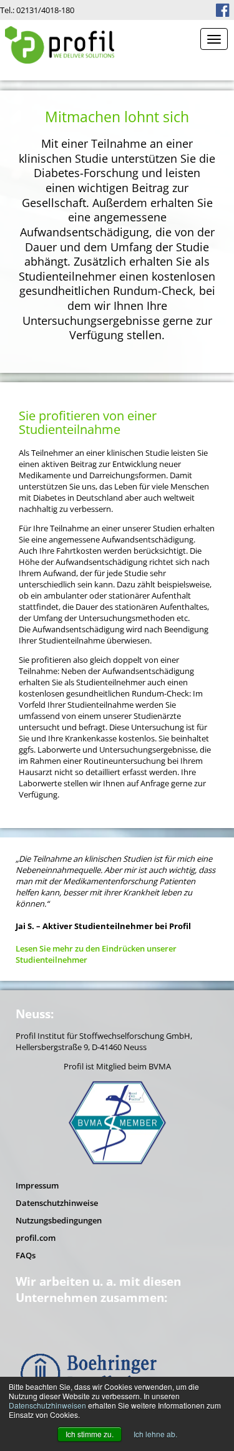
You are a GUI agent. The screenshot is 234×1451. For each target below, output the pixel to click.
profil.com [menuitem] (36, 1237)
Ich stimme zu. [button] (90, 1434)
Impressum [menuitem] (37, 1185)
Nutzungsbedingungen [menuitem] (59, 1220)
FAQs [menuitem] (26, 1255)
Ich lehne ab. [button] (155, 1434)
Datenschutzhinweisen (47, 1405)
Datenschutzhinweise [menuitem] (57, 1202)
